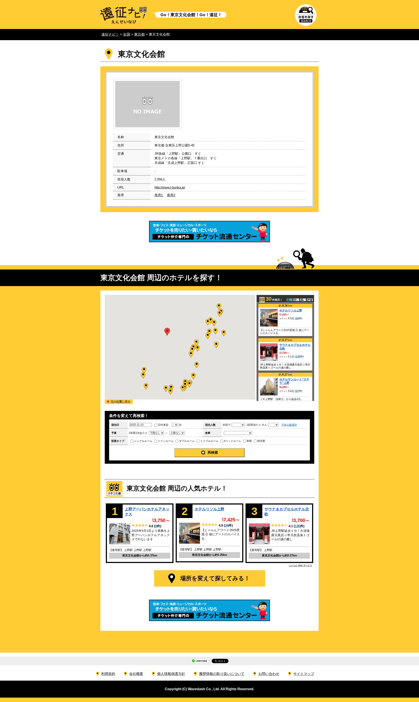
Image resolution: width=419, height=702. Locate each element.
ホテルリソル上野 (290, 310)
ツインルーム (165, 441)
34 (297, 318)
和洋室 (261, 441)
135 (298, 356)
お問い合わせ (268, 674)
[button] (192, 350)
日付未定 (163, 424)
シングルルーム (143, 441)
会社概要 (136, 674)
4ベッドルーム (232, 441)
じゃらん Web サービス (300, 565)
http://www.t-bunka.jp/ (170, 187)
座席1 (159, 195)
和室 (249, 441)
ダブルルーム (187, 441)
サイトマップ (303, 674)
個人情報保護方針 (171, 674)
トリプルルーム (209, 441)
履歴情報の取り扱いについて (221, 674)
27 (297, 391)
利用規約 (108, 674)
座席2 (171, 195)
